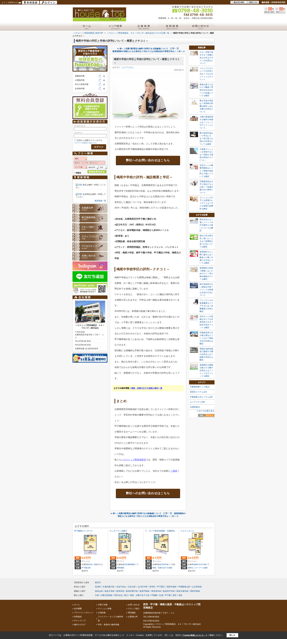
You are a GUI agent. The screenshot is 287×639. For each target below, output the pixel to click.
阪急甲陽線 (144, 591)
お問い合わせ (134, 605)
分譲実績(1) (195, 407)
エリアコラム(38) (197, 402)
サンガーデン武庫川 (118, 531)
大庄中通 (202, 564)
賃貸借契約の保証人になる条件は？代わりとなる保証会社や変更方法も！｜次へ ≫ (148, 51)
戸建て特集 (103, 605)
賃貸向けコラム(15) (198, 392)
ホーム (77, 605)
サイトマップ (80, 620)
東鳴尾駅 (120, 568)
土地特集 (102, 612)
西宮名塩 (118, 595)
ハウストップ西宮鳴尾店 (133, 459)
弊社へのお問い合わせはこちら (148, 160)
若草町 (152, 587)
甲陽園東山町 (184, 587)
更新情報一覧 (100, 201)
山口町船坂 (197, 587)
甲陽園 (154, 595)
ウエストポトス (187, 531)
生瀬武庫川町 (108, 587)
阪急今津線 (109, 591)
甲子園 (168, 595)
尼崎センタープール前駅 (198, 568)
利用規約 (78, 617)
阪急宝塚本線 (182, 591)
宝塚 (97, 595)
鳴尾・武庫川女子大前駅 (162, 568)
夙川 (126, 595)
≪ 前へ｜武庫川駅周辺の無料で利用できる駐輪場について (142, 48)
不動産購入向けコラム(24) (201, 397)
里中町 (166, 564)
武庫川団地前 (106, 595)
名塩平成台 (121, 587)
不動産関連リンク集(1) (200, 387)
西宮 (175, 595)
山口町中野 (142, 587)
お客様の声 (133, 617)
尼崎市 (196, 564)
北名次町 (132, 587)
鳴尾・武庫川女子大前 (139, 595)
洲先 (180, 595)
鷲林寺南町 (172, 587)
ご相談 (174, 471)
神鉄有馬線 (195, 591)
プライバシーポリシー (83, 612)
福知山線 (99, 591)
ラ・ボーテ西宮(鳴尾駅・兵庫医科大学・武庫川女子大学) (170, 531)
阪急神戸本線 (169, 591)
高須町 (98, 587)
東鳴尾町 (131, 564)
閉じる (232, 635)
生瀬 (161, 595)
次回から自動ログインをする (89, 140)
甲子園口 (161, 587)
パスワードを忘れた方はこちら (85, 143)
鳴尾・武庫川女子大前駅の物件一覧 (146, 388)
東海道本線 (156, 591)
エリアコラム (128, 67)
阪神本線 (120, 591)
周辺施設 (132, 612)
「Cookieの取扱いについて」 (193, 635)
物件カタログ (80, 624)
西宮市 (89, 564)
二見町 (95, 564)
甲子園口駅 (86, 568)
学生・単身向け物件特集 (108, 624)
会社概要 (78, 608)
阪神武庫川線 (132, 591)
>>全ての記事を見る (206, 411)
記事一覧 (174, 48)
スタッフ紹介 (134, 608)
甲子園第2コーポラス (83, 531)
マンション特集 (105, 608)
